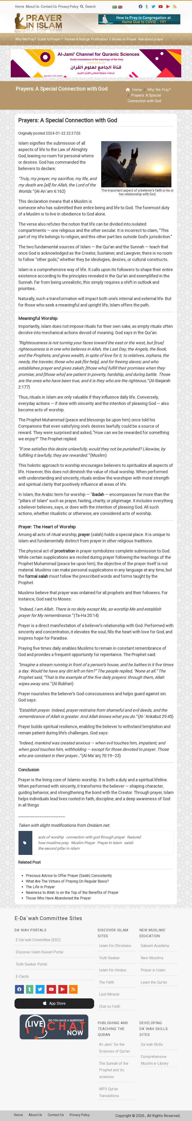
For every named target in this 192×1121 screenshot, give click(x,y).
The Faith (106, 982)
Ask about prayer (150, 39)
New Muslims (152, 958)
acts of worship (51, 837)
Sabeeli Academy (155, 946)
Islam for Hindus (112, 970)
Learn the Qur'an (154, 982)
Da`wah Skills (152, 1044)
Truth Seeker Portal (31, 964)
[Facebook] (141, 6)
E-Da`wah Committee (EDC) (38, 940)
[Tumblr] (147, 6)
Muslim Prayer (83, 843)
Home (19, 6)
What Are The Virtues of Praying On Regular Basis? (67, 881)
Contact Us (49, 6)
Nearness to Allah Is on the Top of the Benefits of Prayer (72, 892)
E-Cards (22, 976)
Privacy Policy (68, 6)
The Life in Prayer (40, 887)
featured (134, 837)
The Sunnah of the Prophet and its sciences (113, 1070)
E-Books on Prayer (123, 39)
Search (90, 6)
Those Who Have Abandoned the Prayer (58, 898)
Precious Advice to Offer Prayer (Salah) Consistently (69, 875)
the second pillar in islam (58, 848)
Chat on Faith (109, 1006)
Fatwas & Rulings (77, 39)
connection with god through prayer (95, 837)
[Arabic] (114, 7)
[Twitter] (153, 6)
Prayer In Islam (109, 843)
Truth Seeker (109, 958)
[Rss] (175, 6)
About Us (32, 6)
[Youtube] (161, 6)
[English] (120, 7)
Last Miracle (109, 994)
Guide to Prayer (49, 39)
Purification (99, 39)
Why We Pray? (25, 39)
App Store (57, 1003)
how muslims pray (53, 843)
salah (128, 843)
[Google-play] (168, 6)
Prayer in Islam (153, 970)
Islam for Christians (115, 946)
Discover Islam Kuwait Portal (39, 952)
